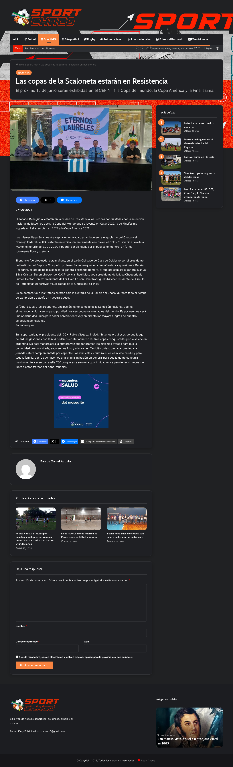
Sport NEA (50, 39)
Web (86, 641)
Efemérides (198, 39)
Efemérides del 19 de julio (176, 743)
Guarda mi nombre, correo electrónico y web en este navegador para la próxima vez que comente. (76, 657)
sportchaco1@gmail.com (51, 731)
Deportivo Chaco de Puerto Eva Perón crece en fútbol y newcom (79, 535)
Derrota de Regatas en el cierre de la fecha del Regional (198, 143)
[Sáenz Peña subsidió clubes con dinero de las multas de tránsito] (127, 519)
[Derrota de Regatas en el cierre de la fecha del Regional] (171, 144)
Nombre (21, 626)
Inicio (16, 39)
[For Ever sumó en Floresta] (171, 162)
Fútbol (31, 39)
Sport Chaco (148, 760)
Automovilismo (113, 39)
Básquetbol (71, 39)
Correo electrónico (28, 641)
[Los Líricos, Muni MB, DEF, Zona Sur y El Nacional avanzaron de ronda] (171, 194)
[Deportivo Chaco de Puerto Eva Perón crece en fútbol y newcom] (81, 519)
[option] (189, 728)
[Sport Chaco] (46, 17)
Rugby (91, 39)
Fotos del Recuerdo (171, 39)
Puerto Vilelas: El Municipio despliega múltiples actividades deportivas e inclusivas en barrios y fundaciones (35, 539)
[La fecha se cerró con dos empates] (171, 128)
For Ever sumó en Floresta (40, 48)
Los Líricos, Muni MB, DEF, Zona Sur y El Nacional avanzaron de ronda (199, 193)
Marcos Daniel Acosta (55, 461)
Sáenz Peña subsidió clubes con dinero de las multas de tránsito (125, 535)
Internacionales (141, 39)
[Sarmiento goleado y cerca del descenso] (171, 178)
